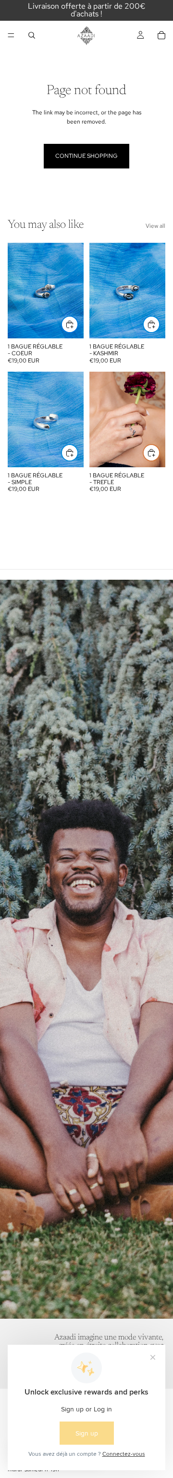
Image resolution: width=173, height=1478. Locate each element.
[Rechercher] (31, 35)
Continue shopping (86, 156)
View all (155, 226)
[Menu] (11, 35)
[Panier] (161, 35)
